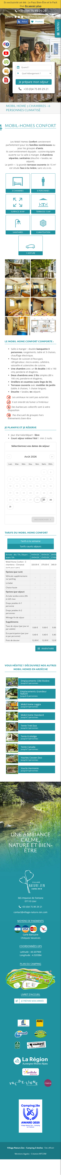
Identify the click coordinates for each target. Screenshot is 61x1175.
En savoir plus (33, 6)
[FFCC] (24, 1020)
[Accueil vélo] (17, 1042)
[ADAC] (39, 1020)
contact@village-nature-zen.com (30, 912)
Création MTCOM (38, 1153)
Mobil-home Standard (32, 715)
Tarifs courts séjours (30, 546)
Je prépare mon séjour (33, 82)
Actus (24, 21)
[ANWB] (21, 1031)
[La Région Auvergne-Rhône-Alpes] (31, 1058)
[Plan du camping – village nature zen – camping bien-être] (30, 969)
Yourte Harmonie (30, 769)
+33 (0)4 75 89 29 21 (32, 11)
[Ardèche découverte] (30, 1069)
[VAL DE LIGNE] (23, 1080)
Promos (39, 21)
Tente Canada (29, 747)
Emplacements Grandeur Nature (33, 693)
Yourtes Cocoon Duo (31, 758)
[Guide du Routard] (37, 1042)
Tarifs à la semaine (31, 541)
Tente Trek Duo (29, 726)
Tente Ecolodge (29, 737)
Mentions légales (22, 1153)
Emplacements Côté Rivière (35, 681)
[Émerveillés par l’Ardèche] (48, 1080)
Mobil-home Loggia (31, 705)
